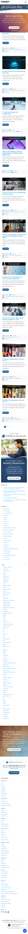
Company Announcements (8, 624)
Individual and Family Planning (9, 555)
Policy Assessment (4, 873)
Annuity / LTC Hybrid (4, 839)
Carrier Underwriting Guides (6, 887)
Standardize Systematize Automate (11, 548)
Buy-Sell (4, 591)
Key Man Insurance (7, 593)
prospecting (5, 661)
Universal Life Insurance (5, 803)
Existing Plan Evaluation (5, 867)
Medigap (4, 615)
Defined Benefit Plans (5, 865)
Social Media (8, 172)
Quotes (2, 782)
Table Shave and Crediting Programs (7, 891)
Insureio (4, 701)
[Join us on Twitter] (4, 912)
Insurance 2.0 (6, 542)
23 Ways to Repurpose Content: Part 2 (13, 401)
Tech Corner (13, 131)
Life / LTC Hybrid (4, 837)
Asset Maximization (7, 626)
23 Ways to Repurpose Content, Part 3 (13, 360)
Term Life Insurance (4, 801)
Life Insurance (6, 576)
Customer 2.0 (6, 544)
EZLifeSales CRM (4, 793)
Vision (4, 618)
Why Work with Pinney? (5, 899)
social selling (5, 655)
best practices (5, 213)
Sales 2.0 (5, 538)
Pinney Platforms (4, 877)
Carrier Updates (7, 508)
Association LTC (4, 836)
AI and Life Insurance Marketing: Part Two (13, 33)
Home (3, 12)
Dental (4, 616)
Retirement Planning (8, 536)
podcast (4, 675)
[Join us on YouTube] (8, 912)
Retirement (5, 609)
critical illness (5, 690)
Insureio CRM (3, 795)
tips (3, 707)
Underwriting (3, 790)
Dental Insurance (4, 848)
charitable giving (6, 705)
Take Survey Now (14, 27)
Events (4, 572)
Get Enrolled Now (14, 772)
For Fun (4, 596)
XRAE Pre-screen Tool (5, 886)
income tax (5, 679)
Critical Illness (6, 521)
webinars (5, 644)
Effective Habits (6, 622)
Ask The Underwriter (5, 884)
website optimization (7, 642)
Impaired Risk (6, 525)
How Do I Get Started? (5, 901)
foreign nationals (6, 712)
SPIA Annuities (3, 815)
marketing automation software (12, 296)
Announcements (6, 570)
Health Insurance (4, 850)
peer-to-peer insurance (7, 694)
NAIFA (4, 637)
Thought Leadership (8, 540)
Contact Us (3, 907)
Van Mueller (5, 716)
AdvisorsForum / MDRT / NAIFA (9, 527)
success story (5, 681)
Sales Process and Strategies (9, 600)
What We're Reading (7, 683)
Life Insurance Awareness (9, 529)
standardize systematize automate (12, 211)
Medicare (5, 620)
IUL (3, 631)
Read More (5, 43)
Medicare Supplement (5, 851)
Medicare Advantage (5, 853)
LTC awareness (6, 670)
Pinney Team (3, 897)
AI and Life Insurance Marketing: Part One (13, 72)
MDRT (4, 635)
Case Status (3, 788)
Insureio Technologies (8, 513)
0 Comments (14, 48)
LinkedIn (4, 653)
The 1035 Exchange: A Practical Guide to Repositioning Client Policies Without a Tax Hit (14, 491)
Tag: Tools (10, 12)
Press (4, 629)
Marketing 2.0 (21, 49)
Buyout (2, 822)
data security (5, 688)
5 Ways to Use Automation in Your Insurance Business (12, 277)
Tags (3, 564)
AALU (4, 640)
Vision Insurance (4, 855)
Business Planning (7, 532)
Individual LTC (3, 832)
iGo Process (3, 786)
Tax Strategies (6, 559)
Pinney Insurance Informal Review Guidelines (9, 893)
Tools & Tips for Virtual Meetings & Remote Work (13, 193)
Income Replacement (5, 824)
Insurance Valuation (4, 872)
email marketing (6, 696)
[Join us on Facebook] (1, 912)
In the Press (3, 905)
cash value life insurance (8, 686)
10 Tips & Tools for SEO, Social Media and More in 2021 (12, 318)
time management (6, 708)
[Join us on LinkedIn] (6, 912)
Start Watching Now (15, 750)
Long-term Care (6, 578)
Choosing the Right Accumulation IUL (11, 497)
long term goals (6, 718)
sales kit (4, 692)
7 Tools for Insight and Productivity (10, 113)
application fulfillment (7, 677)
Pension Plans (3, 863)
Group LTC (3, 834)
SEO (4, 697)
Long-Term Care (7, 557)
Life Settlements (4, 875)
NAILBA (4, 703)
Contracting (3, 791)
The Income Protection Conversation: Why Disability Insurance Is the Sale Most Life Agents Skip (14, 488)
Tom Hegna (5, 714)
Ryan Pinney (5, 627)
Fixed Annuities (4, 812)
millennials (5, 685)
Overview (2, 800)
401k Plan (2, 861)
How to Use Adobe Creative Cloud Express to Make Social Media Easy (12, 153)
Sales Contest (5, 594)
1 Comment (12, 129)
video (13, 337)
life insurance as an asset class (9, 672)
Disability (5, 523)
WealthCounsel (6, 646)
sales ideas (5, 650)
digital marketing (16, 49)
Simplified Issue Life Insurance (6, 805)
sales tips (5, 673)
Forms (2, 784)
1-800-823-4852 (22, 920)
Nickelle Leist (5, 569)
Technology (6, 49)
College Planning (7, 550)
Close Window (14, 30)
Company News (7, 511)
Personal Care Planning (7, 613)
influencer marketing (7, 567)
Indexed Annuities (4, 814)
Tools (9, 49)
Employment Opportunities (6, 903)
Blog (6, 12)
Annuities (5, 519)
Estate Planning (7, 553)
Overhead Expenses (4, 826)
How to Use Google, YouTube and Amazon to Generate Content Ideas (14, 236)
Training (5, 517)
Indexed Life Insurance (8, 534)
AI (11, 49)
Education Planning (6, 604)
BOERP (4, 651)
